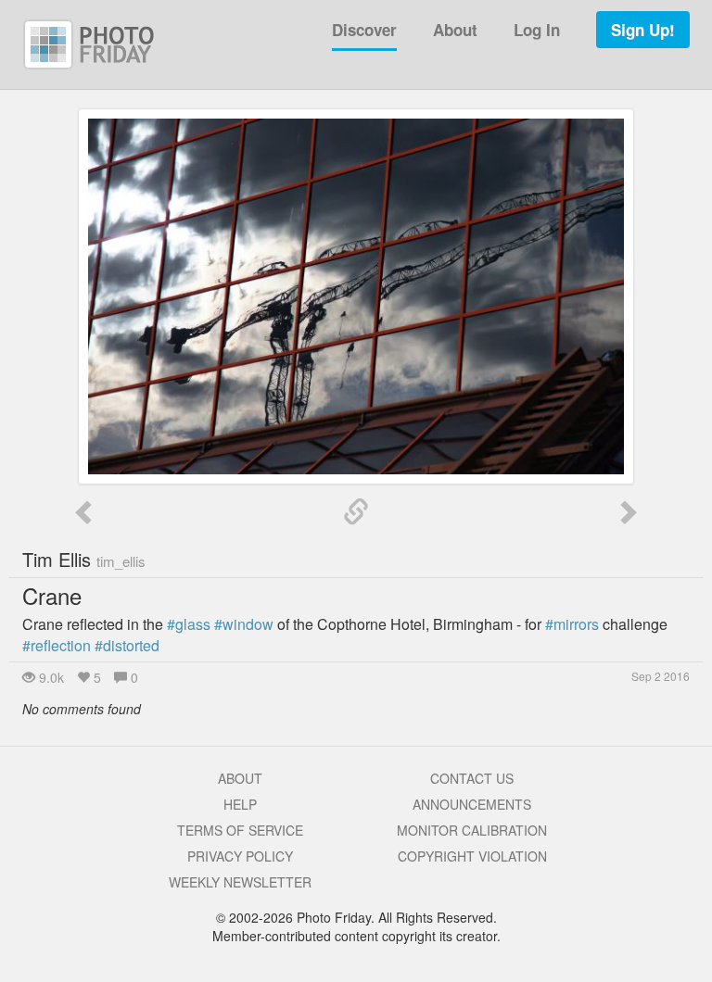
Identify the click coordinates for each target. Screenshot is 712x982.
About (455, 30)
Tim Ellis (84, 559)
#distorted (127, 645)
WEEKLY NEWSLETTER (240, 882)
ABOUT (240, 778)
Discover (364, 30)
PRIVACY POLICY (240, 856)
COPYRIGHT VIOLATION (472, 856)
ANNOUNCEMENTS (472, 804)
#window (243, 624)
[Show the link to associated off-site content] (356, 512)
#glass (188, 624)
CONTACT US (472, 778)
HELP (240, 804)
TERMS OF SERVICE (240, 830)
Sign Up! (643, 30)
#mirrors (572, 624)
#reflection (56, 645)
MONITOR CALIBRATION (472, 830)
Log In (537, 30)
